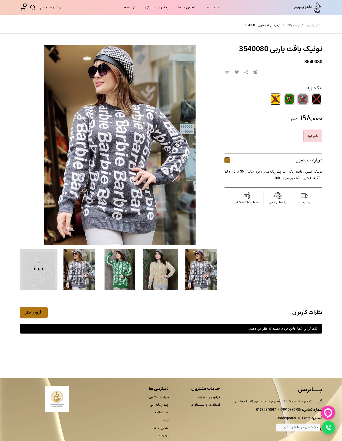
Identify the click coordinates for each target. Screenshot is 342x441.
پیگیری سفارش (156, 7)
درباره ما (129, 7)
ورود (59, 7)
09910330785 (290, 410)
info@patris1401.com (294, 418)
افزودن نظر (33, 312)
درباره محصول (308, 160)
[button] (23, 7)
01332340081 (266, 410)
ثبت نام (46, 7)
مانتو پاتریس (313, 25)
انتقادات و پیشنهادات (205, 404)
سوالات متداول (159, 397)
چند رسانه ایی (159, 404)
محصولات (212, 7)
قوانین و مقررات (209, 397)
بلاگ (165, 420)
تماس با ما (186, 7)
